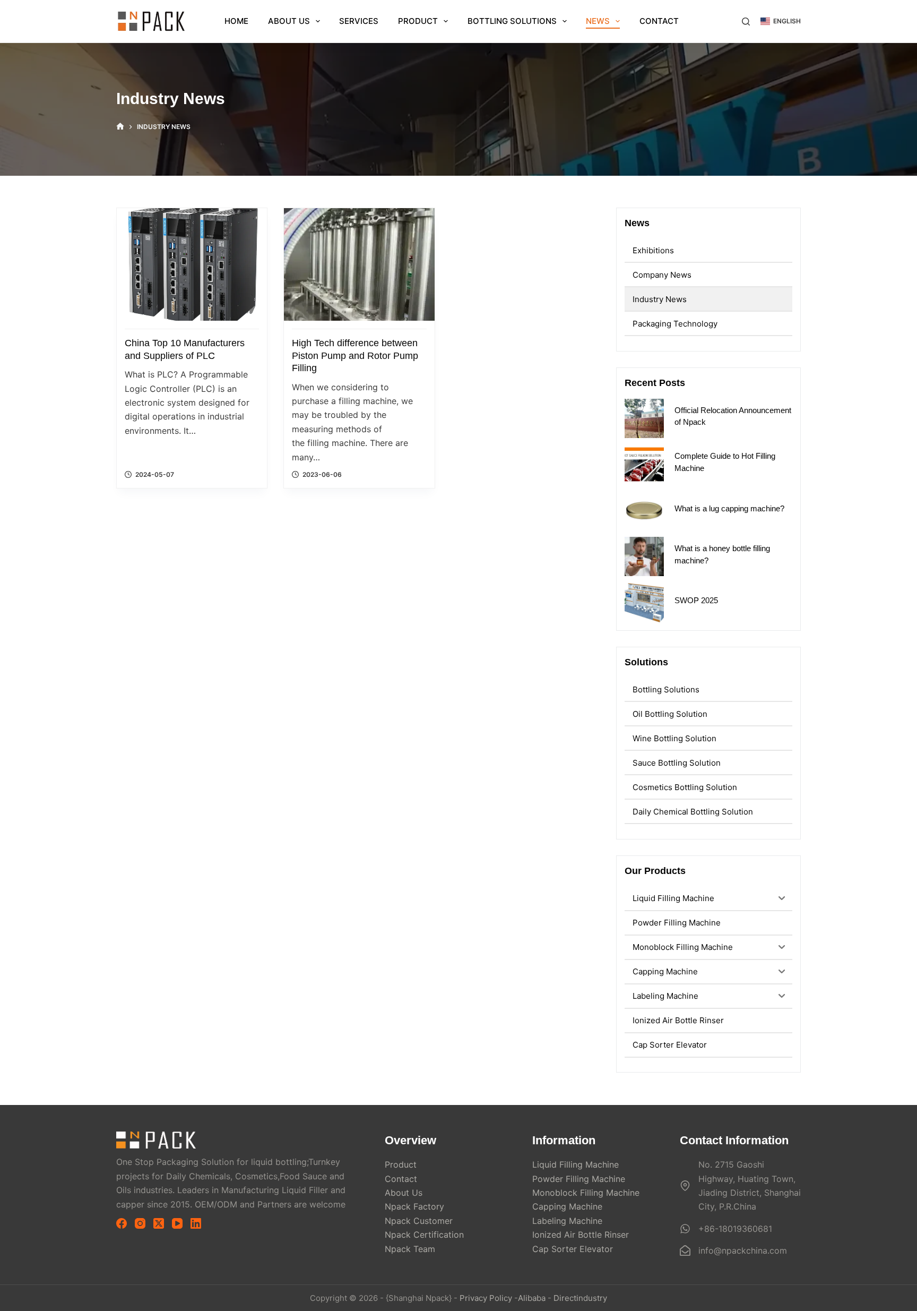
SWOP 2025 (696, 600)
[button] (780, 21)
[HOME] (120, 127)
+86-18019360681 (735, 1228)
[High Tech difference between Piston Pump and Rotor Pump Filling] (359, 264)
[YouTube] (177, 1223)
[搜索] (746, 21)
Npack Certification (424, 1234)
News (598, 21)
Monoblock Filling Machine (585, 1192)
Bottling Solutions (512, 21)
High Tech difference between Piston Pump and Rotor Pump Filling (355, 355)
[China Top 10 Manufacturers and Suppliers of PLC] (192, 264)
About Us (289, 21)
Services (358, 21)
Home (236, 21)
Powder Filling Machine (578, 1178)
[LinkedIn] (196, 1223)
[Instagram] (140, 1223)
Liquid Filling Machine (575, 1164)
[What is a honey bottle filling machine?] (644, 556)
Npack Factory (414, 1206)
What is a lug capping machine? (729, 508)
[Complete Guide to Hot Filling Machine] (644, 464)
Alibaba (532, 1298)
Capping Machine (567, 1206)
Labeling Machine (567, 1220)
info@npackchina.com (742, 1250)
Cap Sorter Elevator (572, 1249)
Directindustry (580, 1298)
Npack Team (410, 1249)
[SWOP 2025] (644, 602)
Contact (659, 21)
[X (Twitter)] (158, 1223)
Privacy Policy (486, 1298)
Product (418, 21)
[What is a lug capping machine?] (644, 510)
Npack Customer (419, 1220)
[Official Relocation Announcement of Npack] (644, 418)
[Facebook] (121, 1223)
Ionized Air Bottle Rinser (580, 1234)
